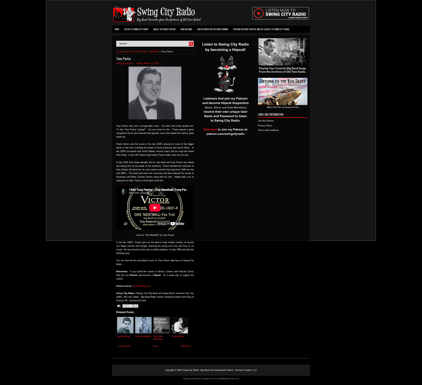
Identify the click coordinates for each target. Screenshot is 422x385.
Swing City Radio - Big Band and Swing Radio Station (207, 370)
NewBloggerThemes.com (229, 379)
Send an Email (186, 29)
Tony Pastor (123, 58)
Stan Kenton (177, 336)
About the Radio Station (164, 29)
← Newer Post (123, 346)
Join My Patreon (266, 121)
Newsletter (154, 51)
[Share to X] (130, 306)
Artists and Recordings (136, 51)
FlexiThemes (197, 379)
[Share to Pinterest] (136, 306)
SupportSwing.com (141, 286)
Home (117, 29)
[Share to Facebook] (133, 306)
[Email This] (124, 306)
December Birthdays (158, 337)
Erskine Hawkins (143, 336)
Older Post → (187, 346)
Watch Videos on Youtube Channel (212, 29)
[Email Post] (118, 306)
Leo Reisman (123, 336)
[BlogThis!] (127, 306)
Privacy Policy (265, 125)
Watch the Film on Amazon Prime (283, 107)
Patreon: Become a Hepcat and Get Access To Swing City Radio (261, 29)
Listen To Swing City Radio (136, 29)
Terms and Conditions (268, 130)
